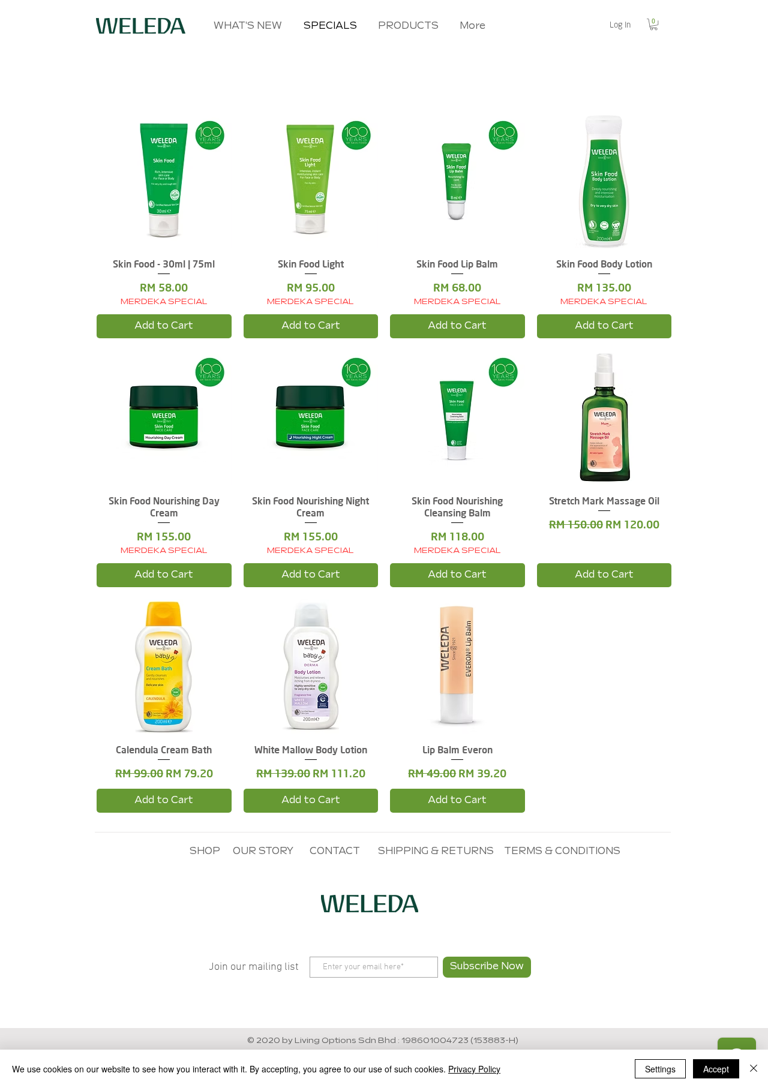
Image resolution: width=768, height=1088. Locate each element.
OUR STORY (263, 851)
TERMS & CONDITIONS (562, 851)
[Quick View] (164, 180)
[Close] (753, 1068)
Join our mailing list (254, 967)
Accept (716, 1069)
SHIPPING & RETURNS (436, 851)
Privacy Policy (474, 1069)
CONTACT (335, 851)
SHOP (205, 851)
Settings (660, 1069)
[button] (654, 24)
